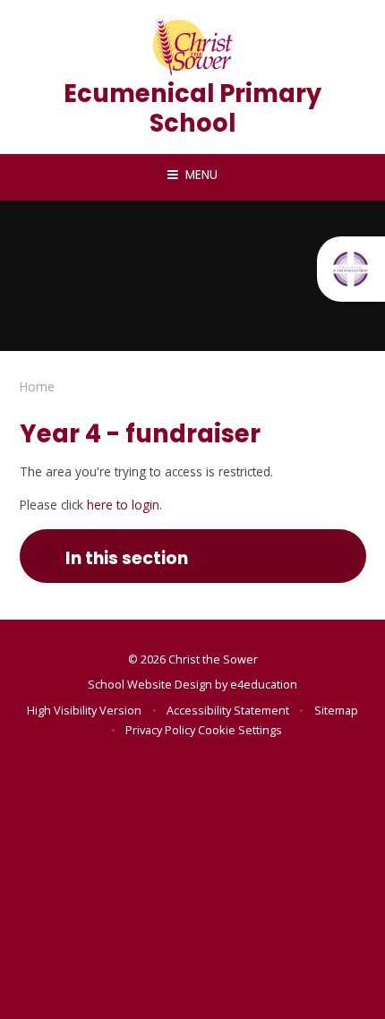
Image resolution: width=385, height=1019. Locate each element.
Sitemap (336, 710)
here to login (123, 504)
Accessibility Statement (228, 710)
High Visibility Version (84, 710)
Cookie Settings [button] (240, 730)
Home (37, 386)
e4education (263, 684)
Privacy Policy (160, 730)
